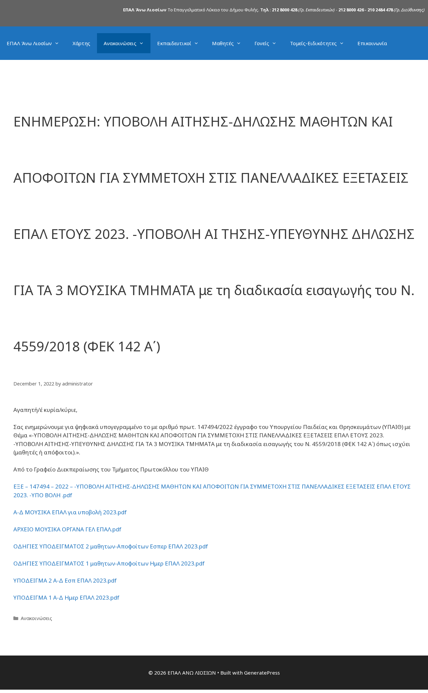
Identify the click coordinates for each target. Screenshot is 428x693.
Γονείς (261, 43)
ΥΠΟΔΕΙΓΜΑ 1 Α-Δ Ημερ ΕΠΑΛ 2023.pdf (66, 597)
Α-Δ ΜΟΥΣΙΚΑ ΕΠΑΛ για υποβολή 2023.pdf (70, 512)
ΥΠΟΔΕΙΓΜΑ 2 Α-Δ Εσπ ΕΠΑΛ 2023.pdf (65, 580)
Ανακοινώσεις (120, 43)
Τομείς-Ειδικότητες (313, 43)
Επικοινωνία (372, 43)
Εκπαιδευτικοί (174, 43)
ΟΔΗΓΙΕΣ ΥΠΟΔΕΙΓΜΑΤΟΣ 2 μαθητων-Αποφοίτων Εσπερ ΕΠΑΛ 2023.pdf (110, 546)
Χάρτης (81, 43)
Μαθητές (223, 43)
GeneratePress (262, 672)
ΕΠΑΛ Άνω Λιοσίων (29, 43)
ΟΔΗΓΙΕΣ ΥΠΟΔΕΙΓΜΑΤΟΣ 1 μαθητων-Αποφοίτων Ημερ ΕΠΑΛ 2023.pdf (109, 563)
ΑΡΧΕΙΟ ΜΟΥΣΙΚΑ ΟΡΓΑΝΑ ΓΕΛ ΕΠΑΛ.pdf (67, 529)
